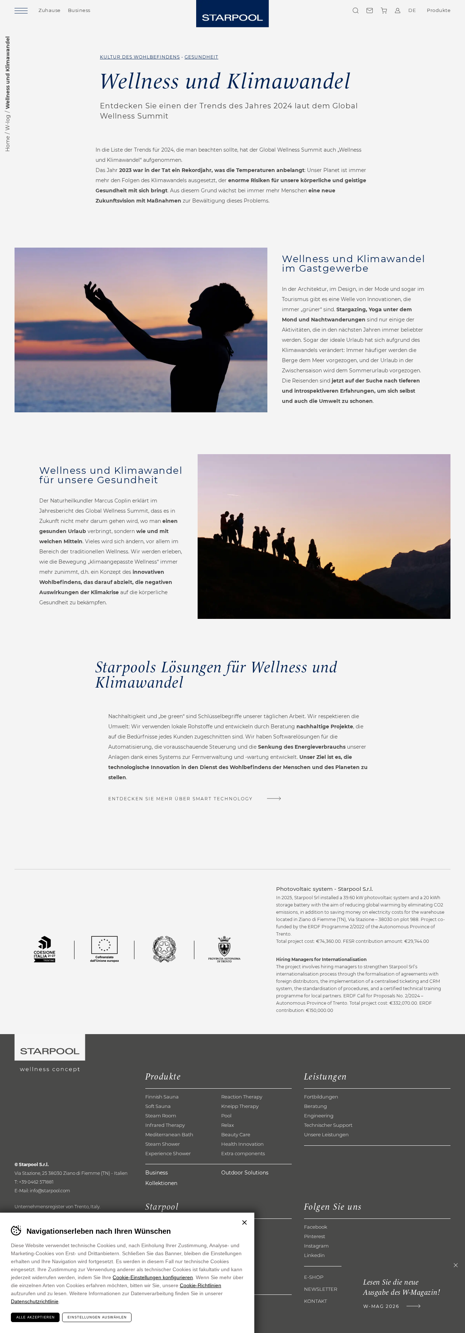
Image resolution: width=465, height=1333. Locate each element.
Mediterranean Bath (169, 1134)
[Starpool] (232, 13)
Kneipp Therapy (240, 1106)
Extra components (243, 1153)
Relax (227, 1125)
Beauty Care (235, 1134)
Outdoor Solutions (244, 1172)
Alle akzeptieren (35, 1317)
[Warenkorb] (384, 10)
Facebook (315, 1227)
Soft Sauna (158, 1106)
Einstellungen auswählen (97, 1317)
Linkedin (314, 1255)
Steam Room (160, 1115)
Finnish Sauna (162, 1097)
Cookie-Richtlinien (200, 1285)
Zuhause (50, 10)
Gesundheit (201, 57)
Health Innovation (242, 1144)
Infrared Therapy (165, 1125)
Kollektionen (161, 1183)
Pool (226, 1115)
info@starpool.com (50, 1190)
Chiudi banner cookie (244, 1222)
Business (79, 10)
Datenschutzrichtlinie (34, 1301)
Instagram (316, 1246)
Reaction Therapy (241, 1097)
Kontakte (370, 10)
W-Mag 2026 (381, 1306)
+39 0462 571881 (36, 1182)
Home (7, 144)
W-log (7, 123)
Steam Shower (162, 1144)
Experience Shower (168, 1153)
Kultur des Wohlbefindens (140, 57)
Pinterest (314, 1236)
